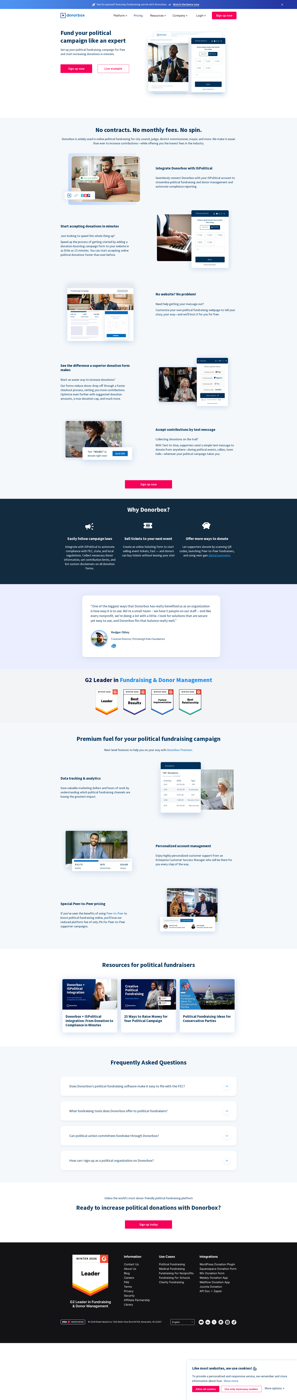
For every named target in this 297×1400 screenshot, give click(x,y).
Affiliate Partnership (137, 1300)
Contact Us (131, 1264)
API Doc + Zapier (211, 1291)
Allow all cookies (206, 1389)
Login (200, 15)
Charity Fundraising (171, 1282)
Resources (157, 15)
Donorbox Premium (179, 750)
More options (273, 1388)
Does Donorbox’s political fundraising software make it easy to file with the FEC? (127, 1086)
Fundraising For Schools (174, 1277)
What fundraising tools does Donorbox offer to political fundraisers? (118, 1111)
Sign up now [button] (224, 15)
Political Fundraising (172, 1264)
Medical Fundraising (172, 1268)
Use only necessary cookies (241, 1389)
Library (128, 1304)
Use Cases (167, 1256)
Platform (119, 15)
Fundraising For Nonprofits (176, 1273)
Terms (128, 1286)
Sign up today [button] (148, 1224)
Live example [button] (113, 69)
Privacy (129, 1291)
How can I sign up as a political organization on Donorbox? (111, 1160)
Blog (127, 1273)
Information (132, 1256)
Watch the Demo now (186, 4)
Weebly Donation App (214, 1277)
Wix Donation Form (212, 1273)
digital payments (219, 555)
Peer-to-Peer (114, 913)
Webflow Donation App (215, 1282)
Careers (129, 1277)
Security (129, 1295)
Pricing (138, 15)
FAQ (126, 1282)
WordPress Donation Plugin (217, 1264)
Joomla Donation (211, 1286)
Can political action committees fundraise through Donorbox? (114, 1135)
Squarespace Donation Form (218, 1268)
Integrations (209, 1256)
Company (179, 15)
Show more (231, 1381)
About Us (130, 1268)
